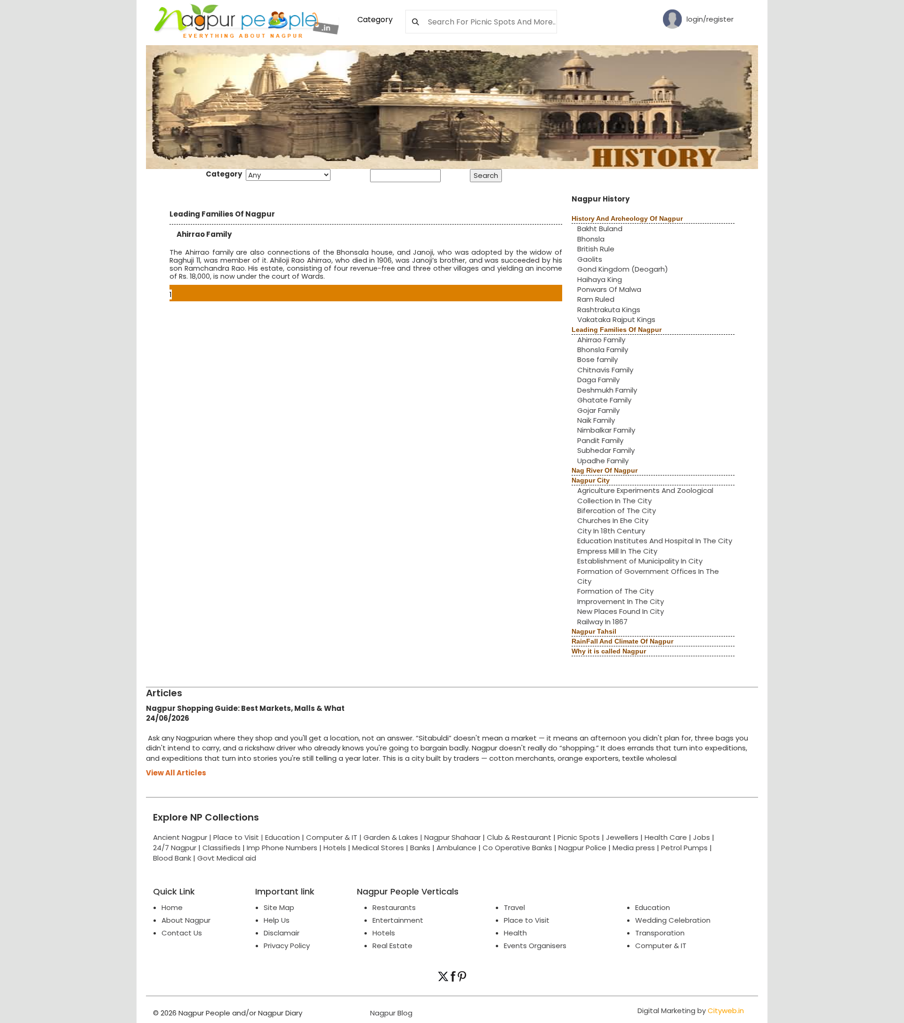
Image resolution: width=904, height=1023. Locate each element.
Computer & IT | (334, 837)
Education (283, 837)
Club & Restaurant (519, 837)
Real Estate (392, 946)
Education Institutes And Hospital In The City (654, 541)
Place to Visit (526, 920)
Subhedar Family (606, 450)
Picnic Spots (578, 837)
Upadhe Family (603, 461)
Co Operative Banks (517, 848)
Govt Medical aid (226, 858)
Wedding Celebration (672, 920)
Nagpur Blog (390, 1013)
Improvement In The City (620, 601)
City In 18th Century (611, 531)
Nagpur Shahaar (452, 837)
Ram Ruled (595, 299)
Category (375, 19)
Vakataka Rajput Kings (616, 319)
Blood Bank (172, 858)
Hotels (334, 848)
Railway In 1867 (602, 622)
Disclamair (281, 933)
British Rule (595, 249)
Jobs (701, 837)
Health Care (666, 837)
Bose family (597, 359)
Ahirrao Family (601, 340)
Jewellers (622, 837)
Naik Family (596, 420)
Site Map (279, 907)
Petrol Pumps (684, 848)
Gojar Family (598, 410)
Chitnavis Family (605, 370)
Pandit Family (600, 440)
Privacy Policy (287, 946)
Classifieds (221, 848)
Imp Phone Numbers (282, 848)
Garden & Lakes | (393, 837)
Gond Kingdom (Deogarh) (622, 269)
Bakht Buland (599, 229)
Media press (634, 848)
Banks (420, 848)
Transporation (660, 933)
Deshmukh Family (607, 390)
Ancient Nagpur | (183, 837)
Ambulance (456, 848)
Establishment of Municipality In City (639, 561)
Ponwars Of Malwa (609, 289)
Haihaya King (599, 279)
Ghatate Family (604, 400)
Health (515, 933)
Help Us (277, 920)
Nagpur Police (582, 848)
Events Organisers (535, 946)
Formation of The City (615, 591)
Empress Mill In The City (617, 551)
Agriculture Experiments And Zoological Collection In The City (645, 495)
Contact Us (181, 933)
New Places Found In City (620, 611)
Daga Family (598, 380)
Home (172, 907)
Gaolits (589, 259)
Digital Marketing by (691, 1010)
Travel (514, 907)
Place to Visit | (239, 837)
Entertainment (397, 920)
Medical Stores (378, 848)
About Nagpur (185, 920)
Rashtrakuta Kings (608, 309)
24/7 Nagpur (174, 848)
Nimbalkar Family (606, 430)
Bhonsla (591, 239)
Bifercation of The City (616, 511)
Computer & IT (660, 946)
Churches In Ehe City (612, 520)
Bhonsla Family (602, 349)
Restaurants (394, 907)
